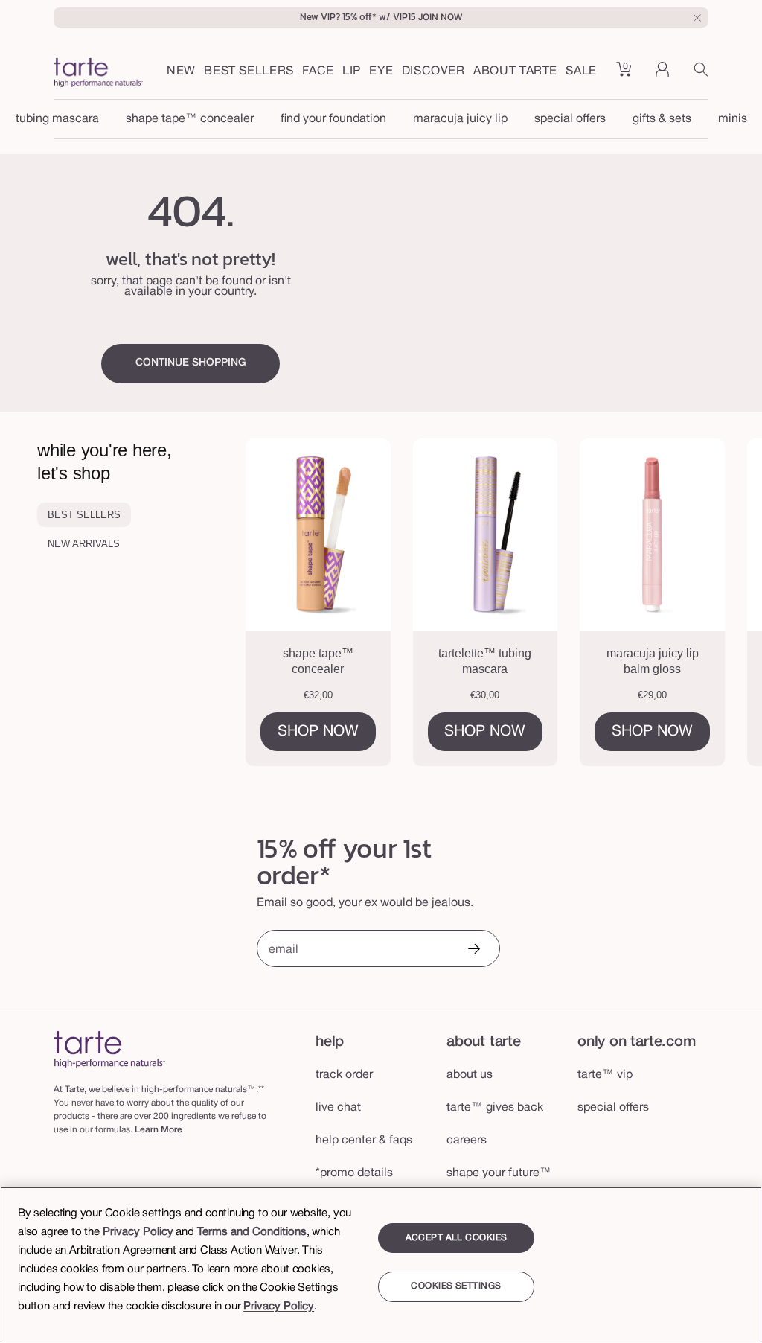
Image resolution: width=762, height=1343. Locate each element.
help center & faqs (364, 1140)
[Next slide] (718, 602)
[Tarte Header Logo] (98, 74)
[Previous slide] (289, 602)
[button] (318, 72)
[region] (381, 1265)
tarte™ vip (605, 1075)
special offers (570, 119)
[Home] (109, 1049)
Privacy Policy (138, 1232)
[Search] (701, 75)
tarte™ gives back (494, 1108)
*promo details (354, 1173)
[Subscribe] (473, 950)
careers (466, 1140)
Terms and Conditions (252, 1232)
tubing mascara (57, 119)
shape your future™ (498, 1173)
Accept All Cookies (457, 1238)
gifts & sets (662, 119)
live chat (338, 1108)
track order (344, 1075)
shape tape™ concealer (190, 119)
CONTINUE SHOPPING (190, 363)
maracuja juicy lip (460, 119)
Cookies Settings (456, 1286)
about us (469, 1075)
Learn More (158, 1130)
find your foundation (333, 119)
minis (732, 119)
